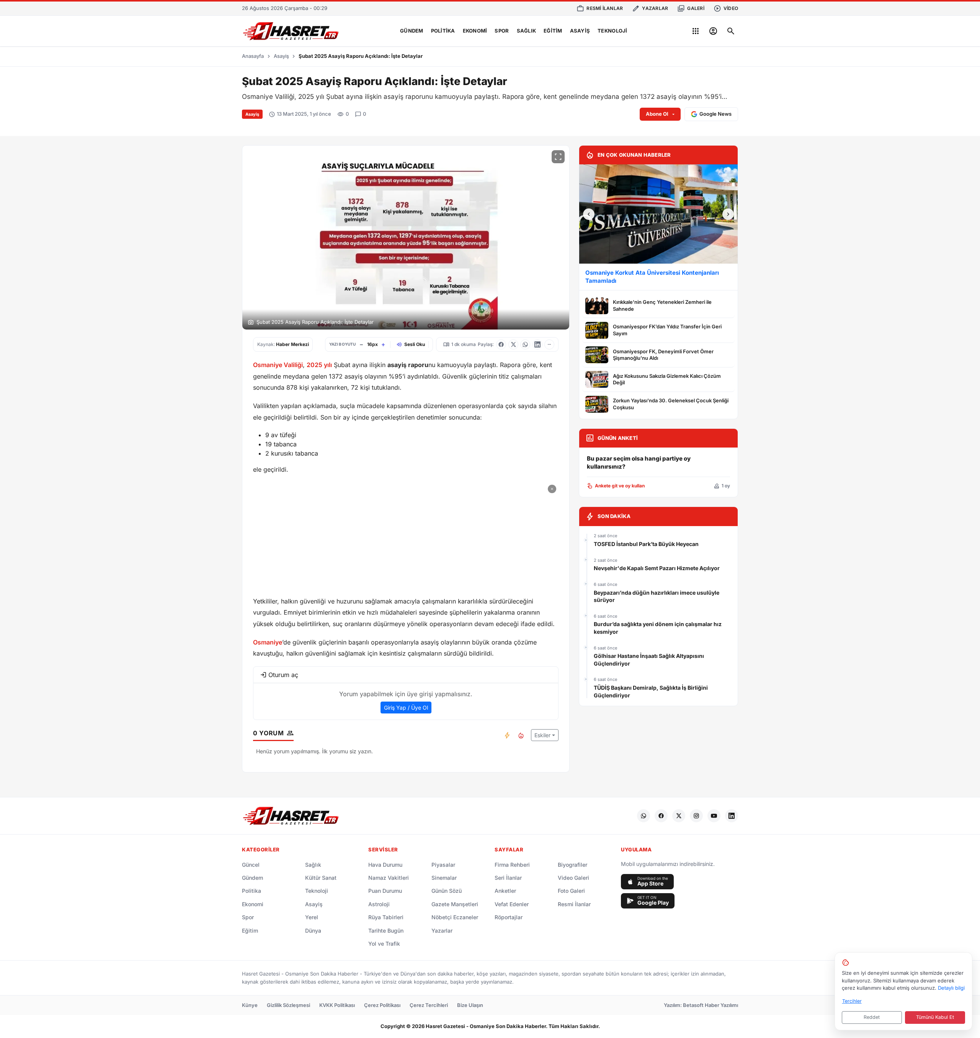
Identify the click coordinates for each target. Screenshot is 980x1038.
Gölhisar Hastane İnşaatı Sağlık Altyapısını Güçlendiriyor (649, 660)
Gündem (411, 31)
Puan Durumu (385, 890)
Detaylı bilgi (951, 988)
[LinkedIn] (731, 815)
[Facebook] (661, 815)
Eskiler (542, 735)
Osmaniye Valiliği (278, 365)
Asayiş (580, 31)
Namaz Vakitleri (388, 877)
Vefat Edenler (512, 904)
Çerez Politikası (382, 1005)
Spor (502, 31)
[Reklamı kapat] (552, 489)
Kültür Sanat (320, 877)
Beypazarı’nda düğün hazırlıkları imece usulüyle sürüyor (656, 596)
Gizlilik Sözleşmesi (288, 1005)
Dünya (313, 930)
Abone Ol (657, 114)
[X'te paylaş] (513, 344)
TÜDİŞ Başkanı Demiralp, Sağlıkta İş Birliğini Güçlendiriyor (651, 691)
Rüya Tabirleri (385, 917)
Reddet (872, 1017)
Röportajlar (509, 917)
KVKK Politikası (337, 1005)
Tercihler (852, 1001)
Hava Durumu (385, 864)
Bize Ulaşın (470, 1005)
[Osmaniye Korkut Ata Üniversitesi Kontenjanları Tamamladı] (658, 214)
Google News (715, 114)
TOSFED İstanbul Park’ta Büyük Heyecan (646, 544)
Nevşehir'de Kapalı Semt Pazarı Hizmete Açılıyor (657, 568)
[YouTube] (713, 815)
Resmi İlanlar (574, 904)
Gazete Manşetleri (454, 904)
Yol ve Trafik (384, 943)
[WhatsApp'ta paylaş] (525, 344)
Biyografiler (572, 864)
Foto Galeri (571, 890)
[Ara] (731, 31)
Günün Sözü (446, 890)
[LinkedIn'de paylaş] (537, 344)
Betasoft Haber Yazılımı (710, 1005)
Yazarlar (441, 930)
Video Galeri (573, 877)
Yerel (311, 917)
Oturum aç (283, 675)
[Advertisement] (406, 536)
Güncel (251, 864)
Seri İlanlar (508, 877)
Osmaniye (267, 642)
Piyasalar (443, 864)
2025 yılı (319, 365)
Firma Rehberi (512, 864)
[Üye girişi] (713, 31)
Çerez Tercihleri (429, 1005)
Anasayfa (253, 56)
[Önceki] (589, 214)
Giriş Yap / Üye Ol (406, 707)
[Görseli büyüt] (558, 156)
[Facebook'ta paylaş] (501, 344)
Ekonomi (475, 31)
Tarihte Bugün (385, 930)
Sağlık (526, 31)
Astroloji (379, 904)
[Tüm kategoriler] (695, 31)
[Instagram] (696, 815)
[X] (678, 815)
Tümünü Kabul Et (935, 1017)
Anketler (505, 890)
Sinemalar (444, 877)
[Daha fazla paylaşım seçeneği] (549, 344)
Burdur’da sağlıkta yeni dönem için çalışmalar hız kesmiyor (658, 628)
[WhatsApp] (643, 815)
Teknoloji (612, 31)
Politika (443, 31)
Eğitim (553, 31)
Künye (250, 1005)
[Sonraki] (728, 214)
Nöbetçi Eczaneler (454, 917)
